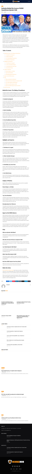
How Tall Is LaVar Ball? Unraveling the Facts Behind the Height (12, 394)
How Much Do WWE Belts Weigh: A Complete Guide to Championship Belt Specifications (7, 302)
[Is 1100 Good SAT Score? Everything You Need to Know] (16, 407)
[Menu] (2, 1)
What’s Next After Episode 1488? (11, 84)
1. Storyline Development (10, 54)
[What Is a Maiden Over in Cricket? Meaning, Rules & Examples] (3, 341)
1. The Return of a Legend (10, 63)
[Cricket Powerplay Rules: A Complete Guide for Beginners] (3, 332)
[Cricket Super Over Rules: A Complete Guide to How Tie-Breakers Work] (3, 327)
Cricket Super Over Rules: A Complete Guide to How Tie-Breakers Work (16, 326)
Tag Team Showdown (9, 72)
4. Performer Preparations (10, 59)
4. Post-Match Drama (9, 67)
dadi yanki (8, 284)
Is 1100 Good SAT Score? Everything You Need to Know (11, 417)
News (2, 416)
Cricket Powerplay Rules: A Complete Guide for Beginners (15, 331)
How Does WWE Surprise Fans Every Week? (13, 85)
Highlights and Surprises (8, 61)
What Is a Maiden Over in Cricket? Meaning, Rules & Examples (15, 340)
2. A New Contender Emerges (11, 64)
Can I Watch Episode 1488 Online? (11, 82)
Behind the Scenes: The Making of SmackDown (12, 53)
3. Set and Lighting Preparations (11, 58)
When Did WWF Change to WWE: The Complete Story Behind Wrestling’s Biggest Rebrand (23, 316)
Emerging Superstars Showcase (11, 74)
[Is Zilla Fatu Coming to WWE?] (8, 311)
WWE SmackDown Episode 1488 (8, 270)
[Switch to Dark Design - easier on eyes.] (28, 1)
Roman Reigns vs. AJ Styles (10, 71)
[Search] (29, 1)
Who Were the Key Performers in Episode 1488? (14, 80)
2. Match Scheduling (9, 56)
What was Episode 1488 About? (11, 79)
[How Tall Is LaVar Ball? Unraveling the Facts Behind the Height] (16, 384)
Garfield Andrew (4, 395)
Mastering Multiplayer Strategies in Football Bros (14, 435)
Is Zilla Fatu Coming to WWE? (6, 315)
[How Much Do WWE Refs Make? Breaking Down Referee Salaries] (24, 297)
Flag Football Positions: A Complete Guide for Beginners (11, 370)
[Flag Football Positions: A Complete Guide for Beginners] (16, 360)
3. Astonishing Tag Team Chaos (11, 66)
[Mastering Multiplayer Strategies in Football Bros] (3, 436)
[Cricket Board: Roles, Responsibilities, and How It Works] (3, 345)
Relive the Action (7, 87)
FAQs (5, 77)
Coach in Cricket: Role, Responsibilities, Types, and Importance (15, 335)
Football (2, 369)
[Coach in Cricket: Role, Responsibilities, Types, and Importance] (3, 336)
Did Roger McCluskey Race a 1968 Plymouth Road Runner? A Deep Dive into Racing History (18, 440)
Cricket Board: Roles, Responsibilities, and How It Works (14, 344)
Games (2, 391)
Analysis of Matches (7, 69)
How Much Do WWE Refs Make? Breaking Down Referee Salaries (23, 302)
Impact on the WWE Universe (9, 75)
